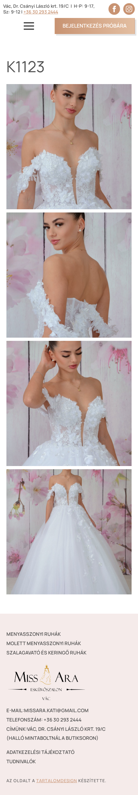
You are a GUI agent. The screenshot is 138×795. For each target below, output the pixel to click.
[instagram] (129, 9)
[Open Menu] (29, 26)
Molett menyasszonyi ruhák (43, 643)
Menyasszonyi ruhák (33, 634)
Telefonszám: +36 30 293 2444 (44, 719)
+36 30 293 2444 (40, 12)
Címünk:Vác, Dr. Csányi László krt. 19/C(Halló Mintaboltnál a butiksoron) (56, 734)
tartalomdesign (56, 780)
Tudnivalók (21, 761)
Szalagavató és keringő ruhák (46, 652)
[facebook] (114, 9)
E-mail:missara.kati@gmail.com (47, 710)
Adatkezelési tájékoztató (40, 752)
